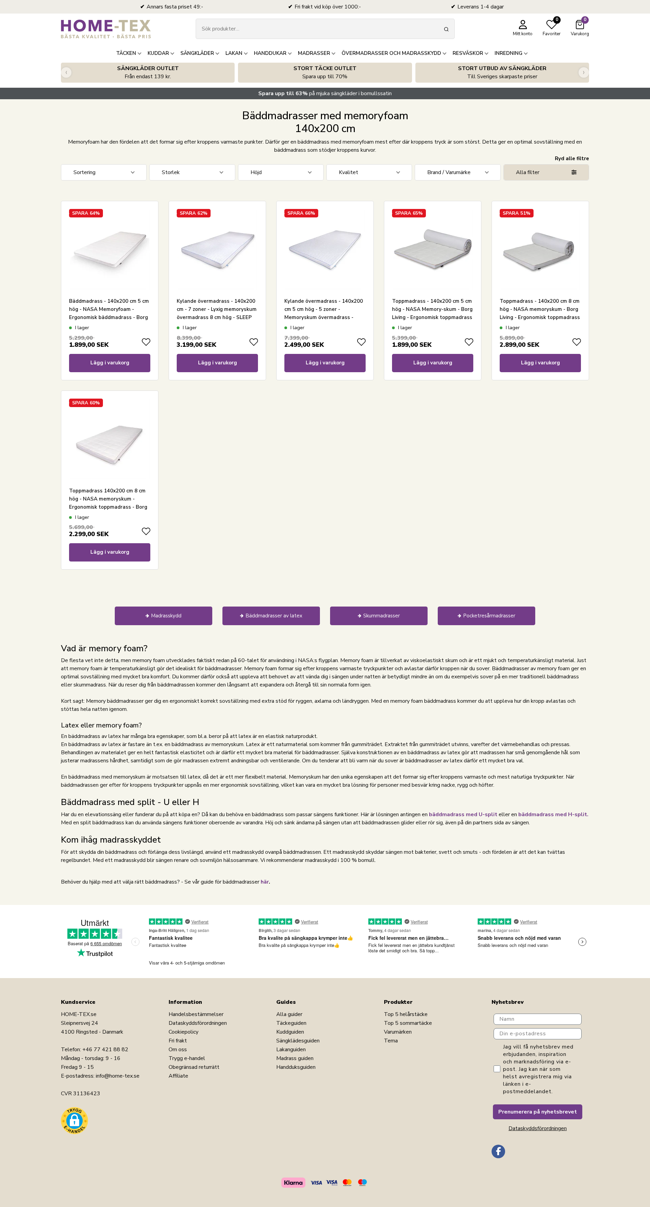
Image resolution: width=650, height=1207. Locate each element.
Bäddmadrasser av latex (273, 615)
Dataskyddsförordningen (198, 1023)
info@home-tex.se (117, 1076)
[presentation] (66, 73)
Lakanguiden (291, 1049)
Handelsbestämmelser (196, 1014)
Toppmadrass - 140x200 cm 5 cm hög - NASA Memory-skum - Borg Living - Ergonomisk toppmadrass (432, 309)
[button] (74, 1120)
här (265, 882)
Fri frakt (178, 1040)
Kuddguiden (290, 1032)
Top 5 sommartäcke (408, 1023)
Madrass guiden (294, 1058)
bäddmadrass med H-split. (553, 814)
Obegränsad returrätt (194, 1067)
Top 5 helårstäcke (406, 1014)
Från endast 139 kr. (148, 72)
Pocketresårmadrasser (489, 615)
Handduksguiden (296, 1067)
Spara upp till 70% (325, 72)
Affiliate (178, 1076)
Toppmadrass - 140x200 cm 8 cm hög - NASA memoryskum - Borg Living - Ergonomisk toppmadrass (540, 309)
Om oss (178, 1049)
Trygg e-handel (187, 1058)
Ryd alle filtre (572, 158)
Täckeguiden (291, 1023)
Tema (391, 1040)
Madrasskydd (166, 615)
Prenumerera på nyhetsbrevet (537, 1112)
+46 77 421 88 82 (105, 1049)
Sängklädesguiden (298, 1040)
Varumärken (398, 1032)
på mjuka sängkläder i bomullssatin (325, 93)
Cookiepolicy (183, 1032)
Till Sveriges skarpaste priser (502, 72)
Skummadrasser (381, 615)
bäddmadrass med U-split (463, 814)
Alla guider (289, 1014)
